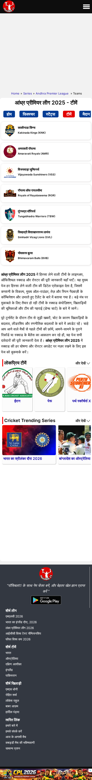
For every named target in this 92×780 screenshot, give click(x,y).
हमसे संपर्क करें (14, 731)
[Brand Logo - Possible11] (46, 579)
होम (9, 114)
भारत (8, 653)
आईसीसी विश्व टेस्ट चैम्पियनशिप (23, 633)
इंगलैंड (9, 670)
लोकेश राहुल (12, 700)
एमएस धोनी (12, 689)
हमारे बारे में (12, 725)
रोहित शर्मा (11, 695)
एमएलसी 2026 (14, 616)
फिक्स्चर (29, 114)
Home (15, 93)
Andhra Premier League (52, 93)
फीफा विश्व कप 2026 (18, 639)
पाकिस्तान (11, 675)
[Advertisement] (46, 51)
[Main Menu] (86, 6)
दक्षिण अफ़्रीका (13, 664)
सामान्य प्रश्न (13, 748)
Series (27, 93)
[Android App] (46, 605)
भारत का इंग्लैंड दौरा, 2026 (21, 622)
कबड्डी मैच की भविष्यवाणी (20, 742)
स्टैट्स (50, 114)
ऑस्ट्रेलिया (12, 658)
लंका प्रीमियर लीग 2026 (20, 628)
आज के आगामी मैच (16, 737)
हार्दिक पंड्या (12, 712)
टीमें (68, 114)
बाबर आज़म (12, 706)
